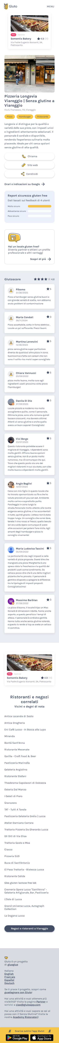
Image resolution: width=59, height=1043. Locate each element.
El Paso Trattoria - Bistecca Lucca (24, 869)
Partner (41, 1001)
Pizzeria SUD (12, 856)
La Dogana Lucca (14, 915)
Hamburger (25, 116)
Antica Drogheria (14, 722)
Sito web (32, 165)
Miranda (9, 736)
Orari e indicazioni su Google (22, 184)
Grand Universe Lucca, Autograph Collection (24, 907)
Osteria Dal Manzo (15, 789)
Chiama (32, 156)
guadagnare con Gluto (18, 992)
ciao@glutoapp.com (28, 1004)
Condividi (32, 173)
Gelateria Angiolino (15, 769)
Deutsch (9, 983)
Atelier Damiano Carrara (18, 822)
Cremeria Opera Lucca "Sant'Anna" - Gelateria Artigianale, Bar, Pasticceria (26, 891)
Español (9, 980)
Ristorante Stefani (15, 776)
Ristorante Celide (14, 876)
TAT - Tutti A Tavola (15, 809)
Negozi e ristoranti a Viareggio (29, 928)
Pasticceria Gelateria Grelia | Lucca (24, 816)
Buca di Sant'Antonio (17, 862)
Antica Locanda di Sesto (18, 716)
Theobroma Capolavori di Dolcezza (25, 782)
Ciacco (8, 849)
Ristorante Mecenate (16, 749)
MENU (50, 6)
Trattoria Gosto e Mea (17, 842)
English (9, 973)
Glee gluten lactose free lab (20, 882)
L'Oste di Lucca (13, 899)
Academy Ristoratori (25, 1017)
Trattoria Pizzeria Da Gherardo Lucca (26, 829)
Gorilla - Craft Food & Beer (20, 756)
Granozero (10, 802)
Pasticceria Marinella (17, 762)
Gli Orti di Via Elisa (15, 836)
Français (9, 976)
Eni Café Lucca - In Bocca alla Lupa (25, 729)
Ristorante (42, 116)
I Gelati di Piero (13, 796)
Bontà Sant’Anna (14, 742)
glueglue (13, 964)
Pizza (9, 116)
